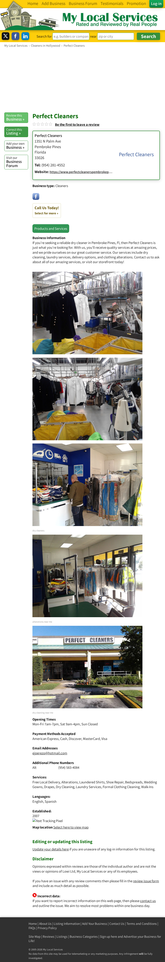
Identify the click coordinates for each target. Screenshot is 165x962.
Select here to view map (71, 827)
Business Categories (84, 936)
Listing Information (67, 924)
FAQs (32, 928)
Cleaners (61, 185)
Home (33, 924)
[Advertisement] (82, 80)
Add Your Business (94, 924)
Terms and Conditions (142, 924)
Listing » (14, 131)
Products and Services (50, 228)
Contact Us (116, 924)
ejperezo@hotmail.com (49, 753)
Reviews (48, 936)
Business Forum (14, 161)
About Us (45, 924)
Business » (15, 117)
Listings (62, 936)
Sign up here (108, 936)
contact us (148, 900)
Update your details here (50, 849)
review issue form (146, 881)
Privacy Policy (47, 928)
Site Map (35, 936)
